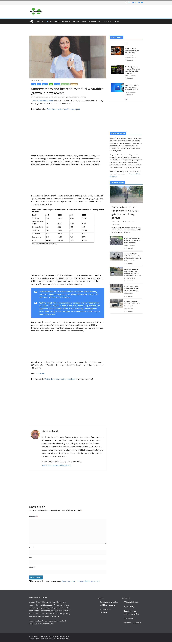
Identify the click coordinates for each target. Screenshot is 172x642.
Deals (117, 21)
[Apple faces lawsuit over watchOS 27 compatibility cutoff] (117, 87)
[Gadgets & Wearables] (31, 21)
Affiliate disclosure (131, 602)
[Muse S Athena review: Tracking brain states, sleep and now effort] (116, 291)
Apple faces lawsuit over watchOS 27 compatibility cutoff (131, 87)
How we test (128, 618)
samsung (57, 84)
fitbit (39, 84)
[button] (42, 21)
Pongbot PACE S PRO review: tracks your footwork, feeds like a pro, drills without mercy (132, 272)
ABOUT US (126, 598)
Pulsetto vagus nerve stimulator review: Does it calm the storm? (132, 304)
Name (31, 547)
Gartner (41, 373)
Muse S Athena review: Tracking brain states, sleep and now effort (131, 288)
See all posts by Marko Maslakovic (56, 465)
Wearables (74, 84)
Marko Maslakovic (72, 97)
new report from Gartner (43, 100)
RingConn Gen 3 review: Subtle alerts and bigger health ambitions (132, 241)
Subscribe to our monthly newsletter (60, 379)
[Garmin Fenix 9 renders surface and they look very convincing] (117, 50)
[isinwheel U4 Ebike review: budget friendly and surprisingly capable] (116, 259)
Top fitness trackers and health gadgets (63, 109)
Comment (33, 516)
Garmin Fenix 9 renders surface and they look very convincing (132, 52)
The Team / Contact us (132, 623)
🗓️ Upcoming (51, 21)
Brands (106, 21)
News (39, 21)
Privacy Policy (129, 606)
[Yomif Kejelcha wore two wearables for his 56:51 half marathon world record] (117, 69)
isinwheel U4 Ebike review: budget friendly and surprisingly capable (132, 256)
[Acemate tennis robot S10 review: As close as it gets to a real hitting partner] (126, 194)
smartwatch (65, 84)
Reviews (65, 21)
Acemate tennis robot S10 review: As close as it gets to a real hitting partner (125, 212)
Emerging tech (94, 21)
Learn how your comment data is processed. (81, 581)
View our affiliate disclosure (48, 616)
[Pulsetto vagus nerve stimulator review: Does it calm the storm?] (116, 306)
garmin (45, 84)
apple (33, 84)
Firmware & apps (79, 21)
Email (31, 558)
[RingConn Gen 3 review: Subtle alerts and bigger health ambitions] (116, 243)
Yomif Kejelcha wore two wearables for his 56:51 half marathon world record (132, 70)
